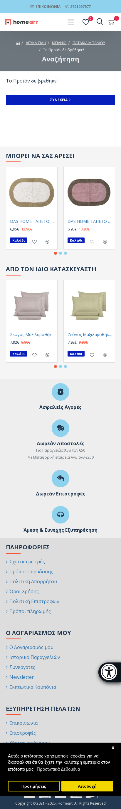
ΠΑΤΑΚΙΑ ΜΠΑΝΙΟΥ (89, 42)
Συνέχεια (59, 99)
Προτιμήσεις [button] (33, 786)
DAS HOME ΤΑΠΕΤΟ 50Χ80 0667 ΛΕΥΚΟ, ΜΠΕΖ (33, 221)
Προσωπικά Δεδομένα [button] (58, 769)
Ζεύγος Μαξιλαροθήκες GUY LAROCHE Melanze (33, 334)
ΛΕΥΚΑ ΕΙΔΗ (36, 42)
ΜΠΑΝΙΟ (59, 42)
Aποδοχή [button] (87, 786)
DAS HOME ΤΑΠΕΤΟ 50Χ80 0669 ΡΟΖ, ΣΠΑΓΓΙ (90, 221)
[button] (55, 253)
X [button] (113, 748)
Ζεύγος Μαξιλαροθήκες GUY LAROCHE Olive (90, 334)
